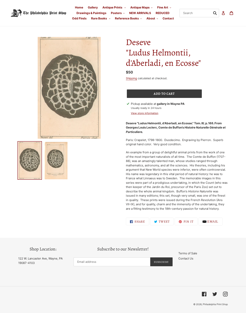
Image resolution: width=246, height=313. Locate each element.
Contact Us (185, 258)
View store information (144, 113)
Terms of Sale (187, 253)
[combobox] (199, 13)
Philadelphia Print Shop (215, 304)
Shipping (131, 78)
